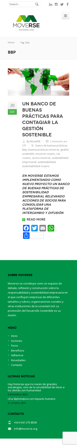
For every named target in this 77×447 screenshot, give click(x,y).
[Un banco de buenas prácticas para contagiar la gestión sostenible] (38, 82)
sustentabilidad (47, 162)
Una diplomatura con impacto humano (31, 399)
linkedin (50, 4)
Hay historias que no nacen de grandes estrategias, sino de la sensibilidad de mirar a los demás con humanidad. (36, 387)
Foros (14, 345)
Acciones (16, 341)
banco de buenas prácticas (51, 145)
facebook (67, 4)
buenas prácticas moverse (43, 149)
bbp (24, 149)
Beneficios (17, 350)
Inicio (14, 336)
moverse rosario (45, 154)
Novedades (18, 360)
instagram (56, 4)
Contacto (16, 365)
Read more (36, 219)
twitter (62, 4)
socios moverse (41, 158)
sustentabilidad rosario (35, 166)
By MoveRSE (33, 141)
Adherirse (17, 355)
